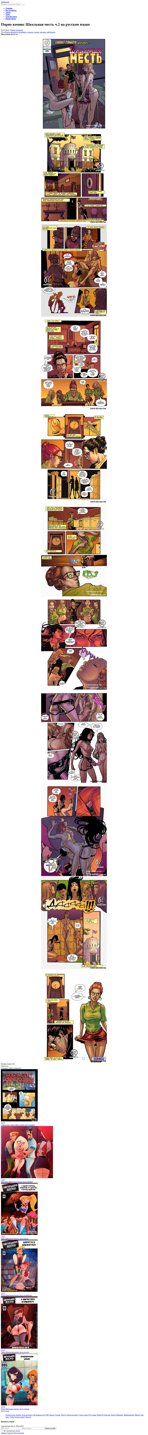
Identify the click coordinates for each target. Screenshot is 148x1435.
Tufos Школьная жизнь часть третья (15, 1352)
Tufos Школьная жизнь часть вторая (15, 1409)
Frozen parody (19, 1417)
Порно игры (10, 1415)
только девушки (40, 32)
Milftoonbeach (129, 1415)
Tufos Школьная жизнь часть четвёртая (16, 1295)
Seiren (113, 1415)
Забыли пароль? (7, 1433)
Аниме (57, 1415)
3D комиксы (38, 1415)
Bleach (137, 1415)
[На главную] (5, 2)
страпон (30, 32)
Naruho (18, 1415)
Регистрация (19, 1433)
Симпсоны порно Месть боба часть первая (18, 1125)
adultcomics (51, 32)
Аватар (52, 1415)
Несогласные (72, 1415)
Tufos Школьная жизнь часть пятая (14, 1239)
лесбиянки (22, 32)
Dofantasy (119, 1415)
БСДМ (45, 1415)
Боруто (28, 1417)
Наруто (64, 1415)
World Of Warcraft (103, 1415)
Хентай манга (27, 1415)
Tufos (12, 1417)
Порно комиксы (16, 30)
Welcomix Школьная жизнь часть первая (16, 1182)
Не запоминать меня (12, 1431)
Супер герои (83, 1415)
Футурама (92, 1415)
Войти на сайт (50, 1428)
